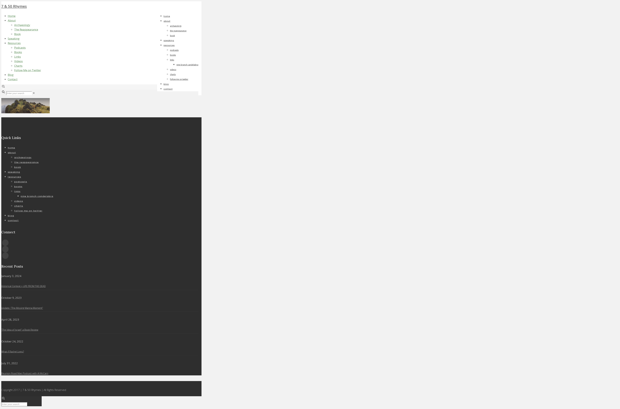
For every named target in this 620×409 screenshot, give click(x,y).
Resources (14, 43)
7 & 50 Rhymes (14, 6)
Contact (12, 79)
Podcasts (20, 47)
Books (18, 52)
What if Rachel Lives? (12, 351)
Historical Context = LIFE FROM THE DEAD (23, 286)
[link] (34, 93)
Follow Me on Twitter (27, 70)
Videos (18, 61)
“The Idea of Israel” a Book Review (19, 329)
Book (17, 34)
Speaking (14, 38)
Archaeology (22, 25)
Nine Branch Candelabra (37, 196)
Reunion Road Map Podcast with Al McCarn (24, 373)
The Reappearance (26, 29)
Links (17, 56)
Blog (11, 75)
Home (12, 16)
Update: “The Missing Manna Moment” (22, 307)
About (12, 20)
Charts (18, 66)
